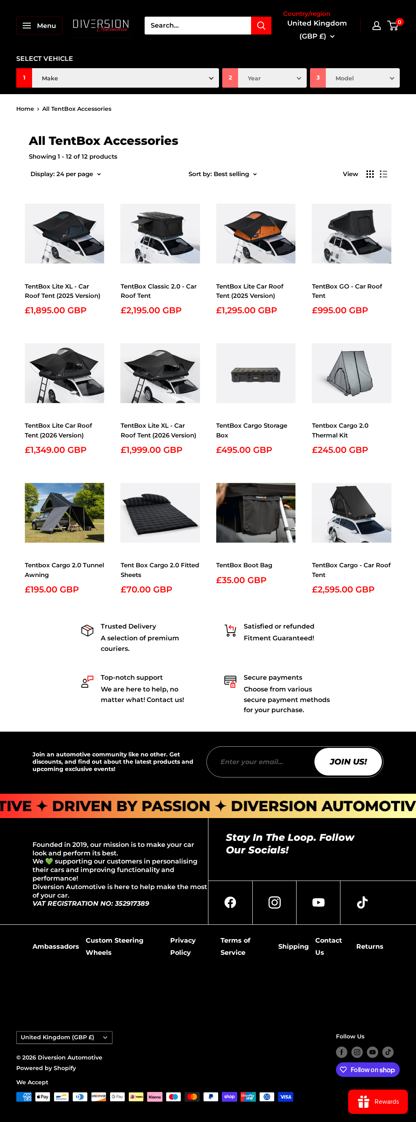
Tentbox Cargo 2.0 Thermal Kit (340, 430)
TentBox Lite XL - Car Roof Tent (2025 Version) (62, 290)
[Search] (261, 25)
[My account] (377, 25)
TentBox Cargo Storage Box (251, 430)
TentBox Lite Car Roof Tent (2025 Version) (250, 290)
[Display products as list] (383, 174)
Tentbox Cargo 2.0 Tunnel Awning (64, 569)
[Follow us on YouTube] (372, 1051)
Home (25, 108)
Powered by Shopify (46, 1068)
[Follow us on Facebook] (341, 1051)
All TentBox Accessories (76, 108)
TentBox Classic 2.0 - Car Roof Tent (159, 290)
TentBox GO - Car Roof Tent (347, 290)
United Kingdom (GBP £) (57, 1037)
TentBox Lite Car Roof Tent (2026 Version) (58, 430)
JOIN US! (348, 762)
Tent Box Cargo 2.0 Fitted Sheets (160, 569)
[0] (393, 25)
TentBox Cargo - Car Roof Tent (351, 569)
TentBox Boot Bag (244, 565)
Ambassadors (55, 946)
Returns (370, 946)
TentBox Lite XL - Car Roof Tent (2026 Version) (158, 430)
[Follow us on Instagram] (357, 1051)
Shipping (293, 946)
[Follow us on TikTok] (388, 1051)
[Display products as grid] (370, 174)
